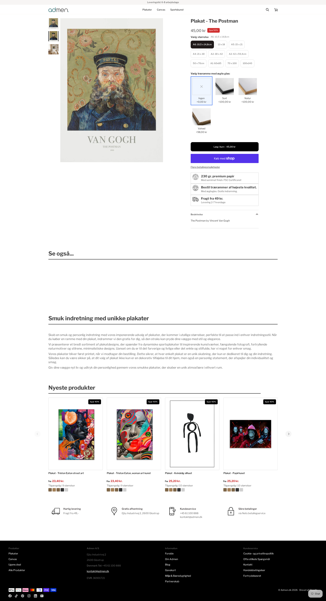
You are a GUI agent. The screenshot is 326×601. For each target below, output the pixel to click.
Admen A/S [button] (93, 548)
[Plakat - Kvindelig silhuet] (192, 490)
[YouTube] (41, 595)
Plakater (13, 553)
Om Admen (171, 559)
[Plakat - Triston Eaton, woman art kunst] (134, 490)
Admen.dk (286, 590)
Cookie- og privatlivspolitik (258, 553)
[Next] (288, 434)
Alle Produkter (16, 570)
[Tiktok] (16, 595)
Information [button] (171, 548)
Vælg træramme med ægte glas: (210, 73)
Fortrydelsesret (252, 575)
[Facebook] (10, 595)
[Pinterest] (22, 595)
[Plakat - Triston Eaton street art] (75, 490)
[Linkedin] (35, 595)
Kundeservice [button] (250, 548)
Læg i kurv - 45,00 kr (225, 146)
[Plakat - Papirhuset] (250, 490)
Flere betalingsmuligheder (205, 167)
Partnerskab (172, 581)
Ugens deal (14, 564)
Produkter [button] (13, 548)
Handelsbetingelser (254, 570)
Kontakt (247, 564)
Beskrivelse (197, 214)
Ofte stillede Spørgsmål (256, 559)
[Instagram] (29, 595)
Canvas (12, 559)
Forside (169, 553)
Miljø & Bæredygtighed (178, 575)
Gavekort (170, 570)
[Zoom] (67, 156)
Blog (167, 564)
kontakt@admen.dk (98, 571)
